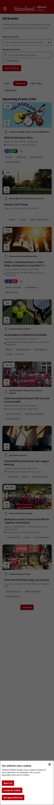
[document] (27, 782)
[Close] (49, 764)
